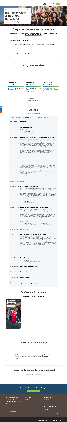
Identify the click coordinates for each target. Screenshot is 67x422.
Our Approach (39, 3)
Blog (49, 3)
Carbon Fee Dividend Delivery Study (13, 401)
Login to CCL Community (48, 403)
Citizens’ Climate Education (11, 411)
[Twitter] (1, 106)
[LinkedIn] (1, 110)
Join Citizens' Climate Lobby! (33, 391)
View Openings (46, 399)
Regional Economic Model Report (12, 397)
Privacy (50, 420)
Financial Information (45, 420)
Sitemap (39, 420)
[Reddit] (1, 112)
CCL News (8, 405)
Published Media (9, 407)
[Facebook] (1, 108)
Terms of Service (58, 420)
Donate (52, 3)
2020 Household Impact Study (11, 399)
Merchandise (8, 409)
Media (7, 403)
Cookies (54, 420)
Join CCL (58, 3)
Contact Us (27, 399)
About (33, 3)
